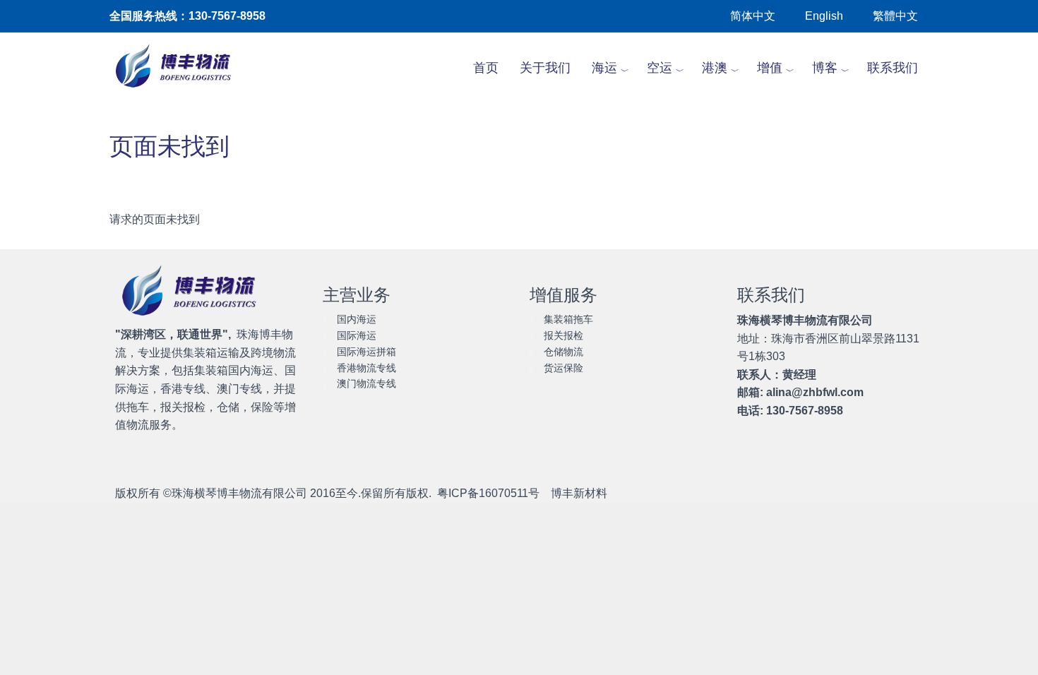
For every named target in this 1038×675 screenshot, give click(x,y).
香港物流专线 (366, 368)
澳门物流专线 (366, 383)
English (824, 16)
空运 (659, 68)
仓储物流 (563, 351)
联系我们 (892, 68)
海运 (604, 68)
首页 (486, 68)
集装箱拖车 (568, 319)
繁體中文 (895, 16)
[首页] (181, 67)
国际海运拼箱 (366, 351)
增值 (769, 68)
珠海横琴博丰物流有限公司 (239, 493)
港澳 (714, 68)
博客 (824, 68)
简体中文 (752, 16)
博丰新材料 (579, 493)
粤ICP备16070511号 (488, 493)
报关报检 (563, 335)
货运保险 (563, 368)
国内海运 (356, 319)
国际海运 (356, 335)
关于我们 (545, 68)
